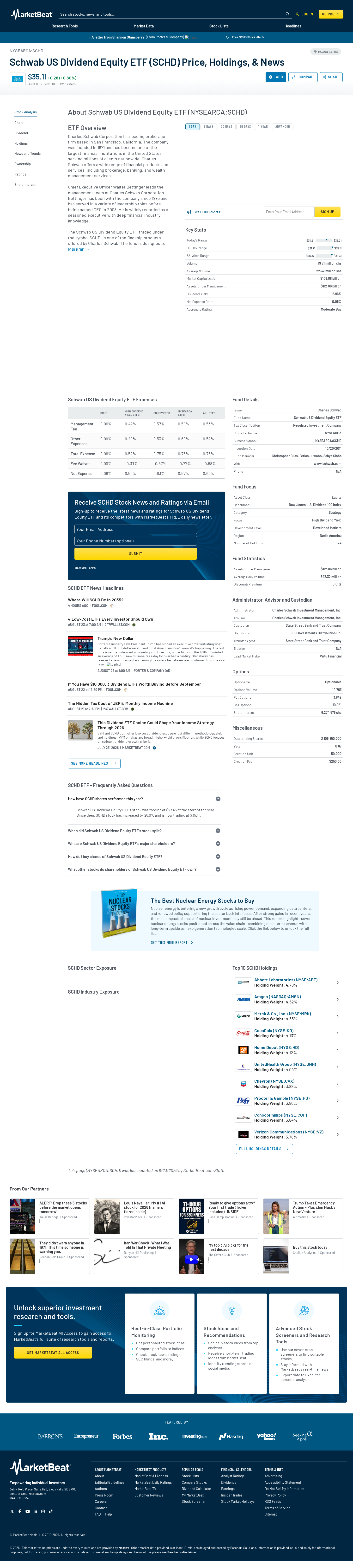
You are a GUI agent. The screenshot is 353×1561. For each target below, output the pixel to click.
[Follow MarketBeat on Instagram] (44, 1511)
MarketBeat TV (145, 1488)
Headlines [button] (293, 26)
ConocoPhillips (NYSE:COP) (280, 1115)
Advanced (282, 126)
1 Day (192, 126)
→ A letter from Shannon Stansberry (115, 37)
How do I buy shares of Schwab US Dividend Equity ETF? (115, 856)
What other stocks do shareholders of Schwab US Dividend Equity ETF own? (132, 869)
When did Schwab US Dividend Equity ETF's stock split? (115, 830)
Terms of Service (277, 1508)
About (99, 1476)
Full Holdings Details (260, 1149)
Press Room (104, 1495)
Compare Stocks (194, 1482)
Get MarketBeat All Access (53, 1353)
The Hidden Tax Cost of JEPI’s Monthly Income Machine (120, 703)
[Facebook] (20, 1511)
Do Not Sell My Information (284, 1488)
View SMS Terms (85, 567)
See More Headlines (90, 763)
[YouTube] (28, 1511)
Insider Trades (232, 1495)
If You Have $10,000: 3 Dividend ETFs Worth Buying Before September (134, 684)
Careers (101, 1501)
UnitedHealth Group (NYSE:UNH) (285, 1064)
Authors (101, 1488)
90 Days (245, 126)
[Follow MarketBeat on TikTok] (51, 1511)
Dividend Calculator (196, 1488)
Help (108, 1514)
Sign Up (327, 212)
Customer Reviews (148, 1495)
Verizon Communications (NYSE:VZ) (288, 1131)
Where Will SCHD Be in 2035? (95, 599)
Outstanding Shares (248, 738)
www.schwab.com (327, 464)
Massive (124, 1548)
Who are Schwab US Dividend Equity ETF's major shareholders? (121, 843)
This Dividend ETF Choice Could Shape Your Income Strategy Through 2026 (155, 725)
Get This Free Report (169, 942)
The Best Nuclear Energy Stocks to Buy (203, 900)
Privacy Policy (275, 1495)
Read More (76, 249)
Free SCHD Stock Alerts (247, 37)
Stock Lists (190, 1476)
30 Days (226, 126)
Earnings (228, 1488)
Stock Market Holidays (238, 1501)
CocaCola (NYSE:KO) (273, 1030)
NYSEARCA (333, 433)
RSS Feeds (273, 1501)
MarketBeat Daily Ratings (153, 1482)
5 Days (208, 126)
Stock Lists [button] (219, 26)
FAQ (98, 1514)
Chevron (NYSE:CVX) (274, 1081)
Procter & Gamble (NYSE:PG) (282, 1098)
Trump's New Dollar (115, 638)
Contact (101, 1508)
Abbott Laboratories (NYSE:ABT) (285, 979)
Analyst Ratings (232, 1476)
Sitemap (271, 1514)
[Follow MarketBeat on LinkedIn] (36, 1511)
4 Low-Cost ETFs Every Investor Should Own (110, 619)
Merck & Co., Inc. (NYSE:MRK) (282, 1013)
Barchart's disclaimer (181, 1552)
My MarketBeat (193, 1495)
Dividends (228, 1482)
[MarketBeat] (32, 14)
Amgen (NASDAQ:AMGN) (277, 996)
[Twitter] (13, 1511)
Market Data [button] (144, 26)
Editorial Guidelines (109, 1482)
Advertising (273, 1476)
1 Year (263, 126)
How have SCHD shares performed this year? (105, 798)
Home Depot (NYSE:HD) (276, 1047)
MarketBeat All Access (151, 1476)
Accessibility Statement (283, 1482)
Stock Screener (194, 1501)
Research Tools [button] (65, 26)
